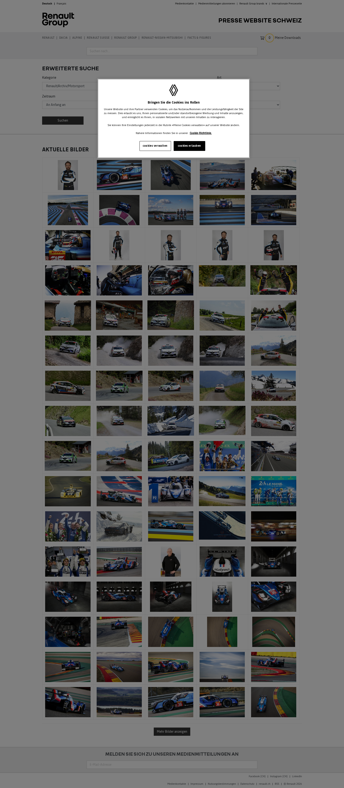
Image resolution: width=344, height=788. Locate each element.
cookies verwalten (155, 146)
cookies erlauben (189, 146)
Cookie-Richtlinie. (201, 133)
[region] (174, 118)
